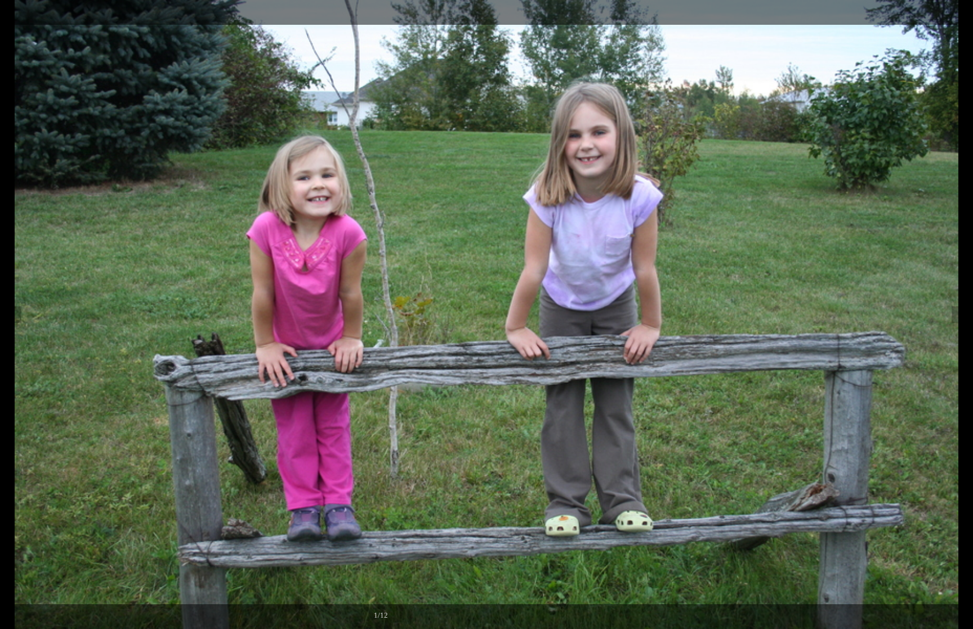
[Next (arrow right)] (953, 315)
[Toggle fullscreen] (911, 12)
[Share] (935, 12)
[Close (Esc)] (960, 12)
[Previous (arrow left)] (19, 315)
